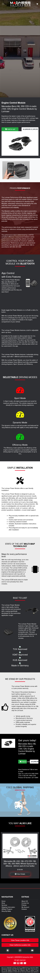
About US (25, 901)
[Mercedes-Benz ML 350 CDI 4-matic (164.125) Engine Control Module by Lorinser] (20, 143)
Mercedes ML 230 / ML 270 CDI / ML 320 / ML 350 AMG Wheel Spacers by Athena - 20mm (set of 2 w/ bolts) (20, 863)
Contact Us (25, 903)
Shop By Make (6, 911)
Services (4, 905)
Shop (3, 903)
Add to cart (11, 129)
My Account (25, 907)
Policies (24, 905)
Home (3, 901)
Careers (24, 909)
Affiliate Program (7, 909)
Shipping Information (8, 907)
